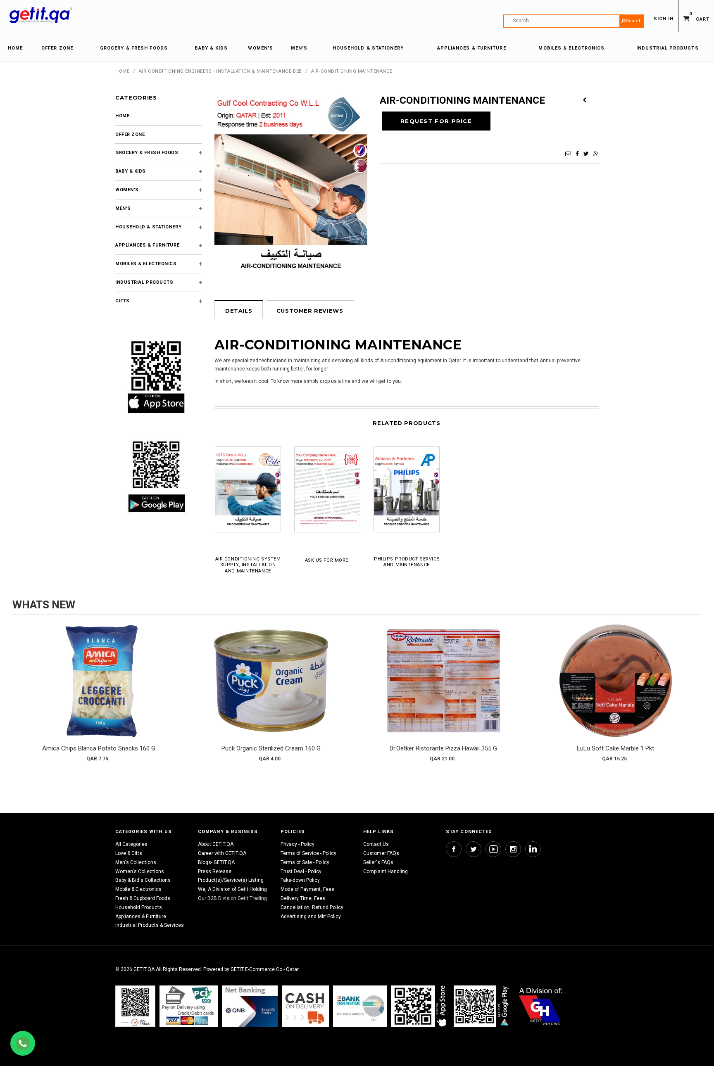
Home (122, 71)
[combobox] (573, 21)
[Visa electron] (360, 1006)
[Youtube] (493, 849)
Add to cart (98, 689)
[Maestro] (420, 1006)
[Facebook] (577, 153)
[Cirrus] (540, 1006)
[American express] (305, 1006)
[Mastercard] (250, 1006)
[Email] (568, 153)
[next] (693, 695)
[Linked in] (533, 849)
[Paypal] (135, 1006)
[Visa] (188, 1006)
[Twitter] (586, 153)
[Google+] (596, 153)
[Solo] (482, 1006)
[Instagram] (513, 849)
